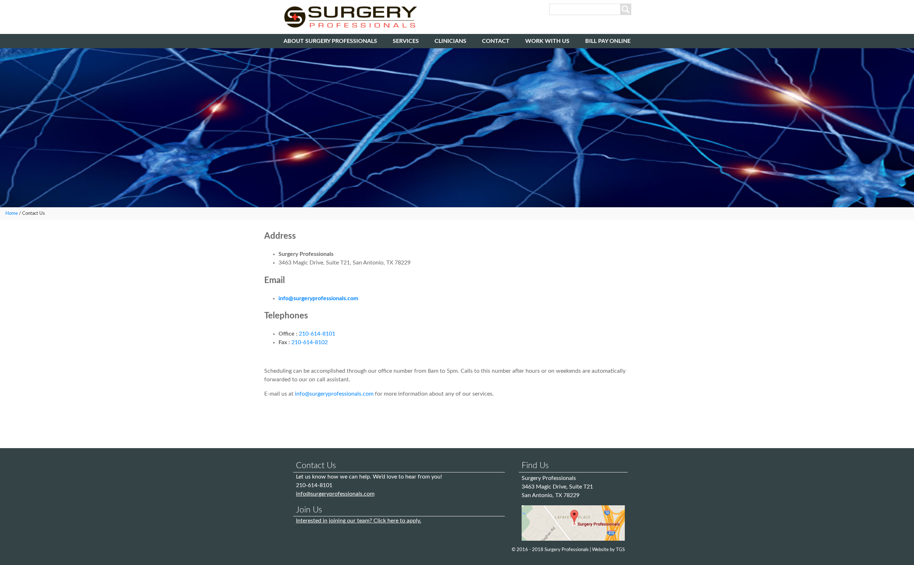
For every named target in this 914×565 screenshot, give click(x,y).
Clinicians (450, 41)
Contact (495, 41)
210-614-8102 (309, 342)
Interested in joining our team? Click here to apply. (358, 521)
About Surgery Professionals (330, 41)
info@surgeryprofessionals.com (318, 298)
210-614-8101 (317, 334)
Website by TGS (608, 549)
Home (11, 213)
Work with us (547, 41)
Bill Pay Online (608, 41)
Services (406, 41)
